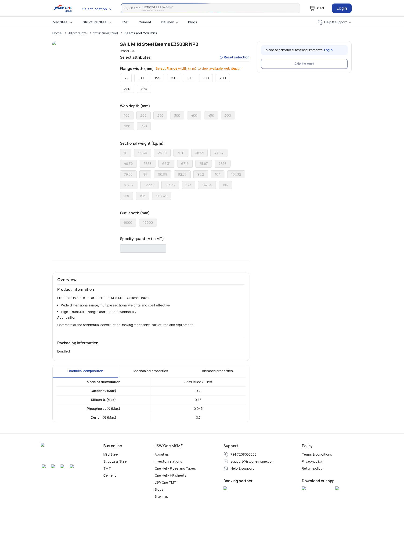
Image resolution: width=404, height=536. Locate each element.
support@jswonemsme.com (252, 461)
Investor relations (168, 461)
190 (206, 78)
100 (141, 78)
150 (173, 78)
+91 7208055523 (243, 454)
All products (77, 33)
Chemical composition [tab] (85, 371)
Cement (109, 475)
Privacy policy (312, 461)
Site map (161, 496)
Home (57, 33)
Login (342, 8)
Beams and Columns (140, 33)
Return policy (312, 468)
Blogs (159, 489)
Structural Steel (105, 33)
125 (157, 78)
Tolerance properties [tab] (216, 371)
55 (126, 78)
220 (127, 88)
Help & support (242, 468)
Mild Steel (111, 454)
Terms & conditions (317, 454)
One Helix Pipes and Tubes (175, 468)
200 (223, 78)
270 (144, 88)
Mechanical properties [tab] (150, 371)
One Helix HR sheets (170, 475)
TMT (107, 468)
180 (189, 78)
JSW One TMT (165, 482)
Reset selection (236, 57)
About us (162, 454)
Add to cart (304, 63)
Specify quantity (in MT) (142, 238)
